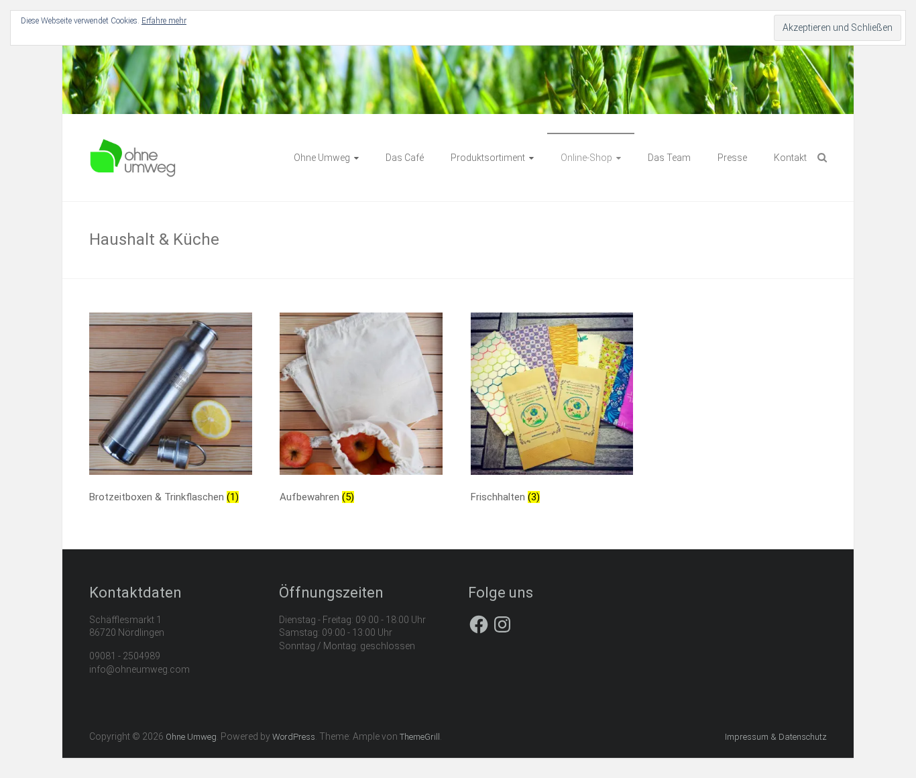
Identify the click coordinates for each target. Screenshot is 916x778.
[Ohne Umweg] (133, 145)
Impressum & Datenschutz (776, 737)
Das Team (669, 157)
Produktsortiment (488, 157)
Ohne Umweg (322, 157)
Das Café (405, 157)
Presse (732, 157)
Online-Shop (586, 157)
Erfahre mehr (163, 20)
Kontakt (790, 157)
